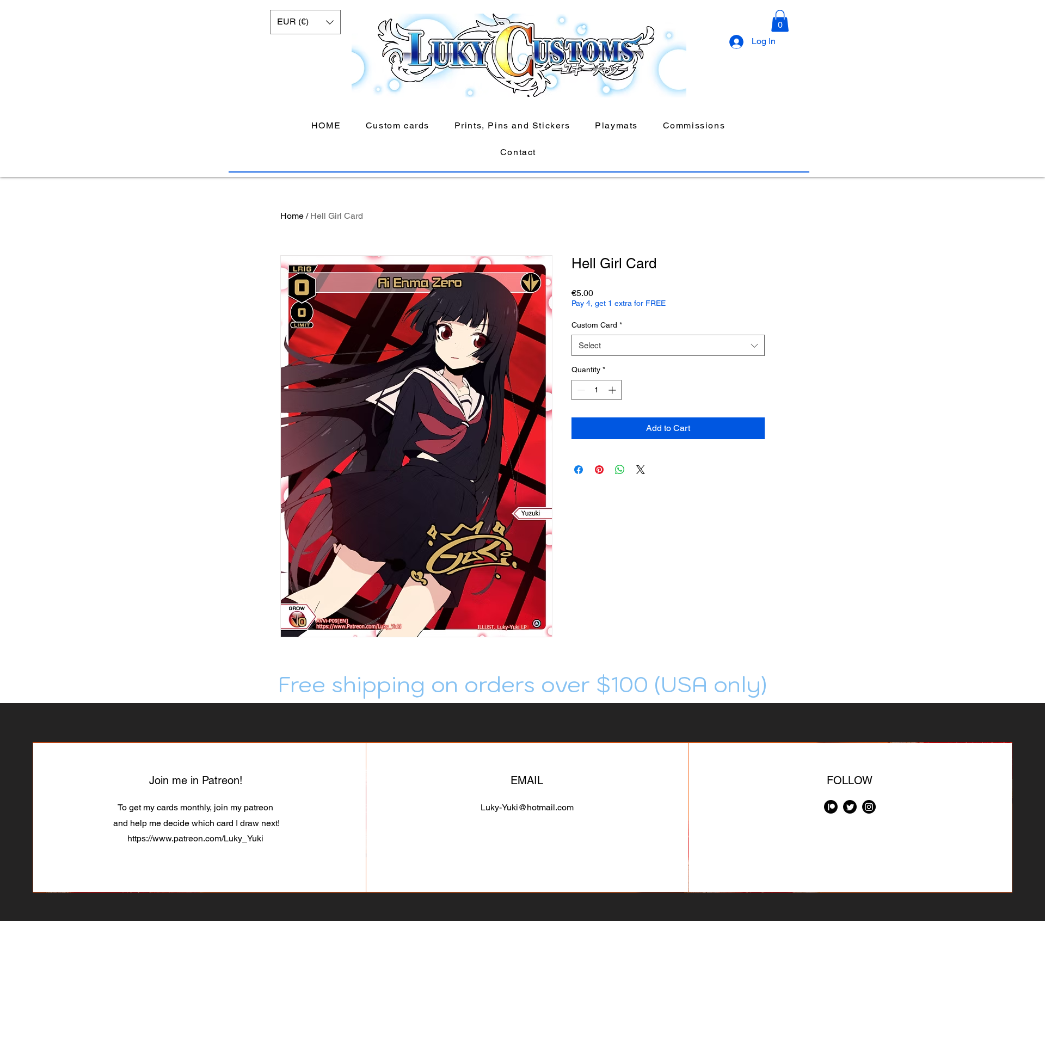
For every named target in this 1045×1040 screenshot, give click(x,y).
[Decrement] (580, 389)
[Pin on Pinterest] (599, 469)
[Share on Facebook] (578, 469)
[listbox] (305, 22)
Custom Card (596, 325)
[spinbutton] (596, 389)
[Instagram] (869, 807)
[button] (305, 22)
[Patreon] (831, 807)
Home (292, 216)
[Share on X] (640, 469)
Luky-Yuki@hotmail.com (527, 807)
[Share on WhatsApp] (619, 469)
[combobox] (668, 345)
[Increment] (613, 389)
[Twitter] (850, 807)
